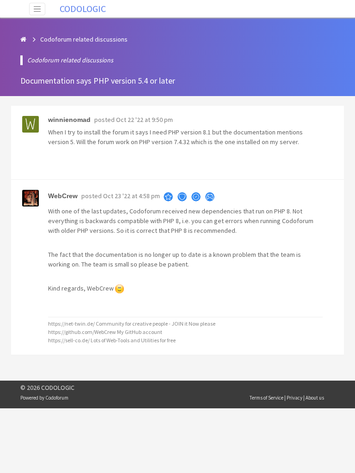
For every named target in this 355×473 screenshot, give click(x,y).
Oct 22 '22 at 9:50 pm (144, 119)
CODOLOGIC (83, 8)
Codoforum (56, 397)
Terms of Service (266, 397)
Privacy (294, 397)
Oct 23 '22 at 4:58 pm (131, 196)
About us (315, 397)
